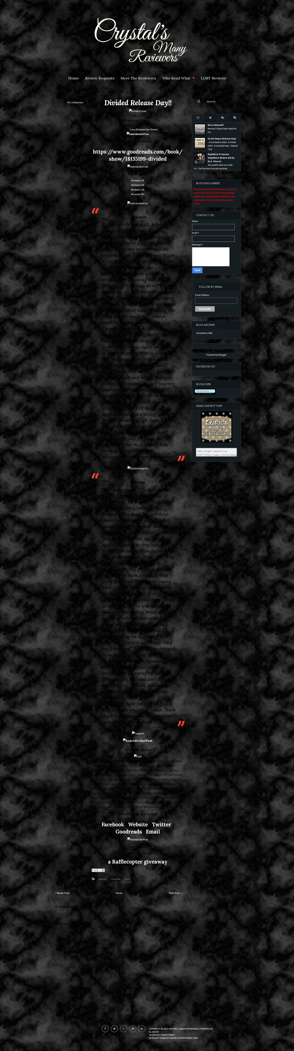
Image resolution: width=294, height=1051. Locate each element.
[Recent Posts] (198, 118)
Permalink (179, 878)
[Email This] (93, 870)
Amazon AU (137, 194)
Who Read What (176, 78)
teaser (127, 879)
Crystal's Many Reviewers (183, 1029)
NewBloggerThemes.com (184, 1038)
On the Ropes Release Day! (222, 138)
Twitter (161, 824)
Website (138, 824)
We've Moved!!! (216, 125)
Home (73, 78)
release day (115, 879)
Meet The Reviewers (138, 78)
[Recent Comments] (222, 118)
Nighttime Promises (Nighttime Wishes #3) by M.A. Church (221, 158)
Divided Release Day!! (138, 102)
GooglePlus (124, 1028)
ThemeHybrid (167, 1035)
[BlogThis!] (96, 870)
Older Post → (176, 893)
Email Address (202, 295)
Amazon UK (137, 185)
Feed (142, 1028)
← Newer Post (61, 893)
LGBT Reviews (213, 78)
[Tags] (235, 118)
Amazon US (137, 180)
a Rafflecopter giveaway (137, 861)
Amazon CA (137, 189)
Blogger (222, 355)
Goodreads (129, 831)
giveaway (102, 879)
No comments (75, 102)
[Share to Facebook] (103, 870)
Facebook (113, 824)
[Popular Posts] (210, 118)
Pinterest (133, 1028)
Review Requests (99, 78)
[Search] (216, 101)
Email (153, 831)
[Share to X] (100, 870)
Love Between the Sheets (144, 129)
